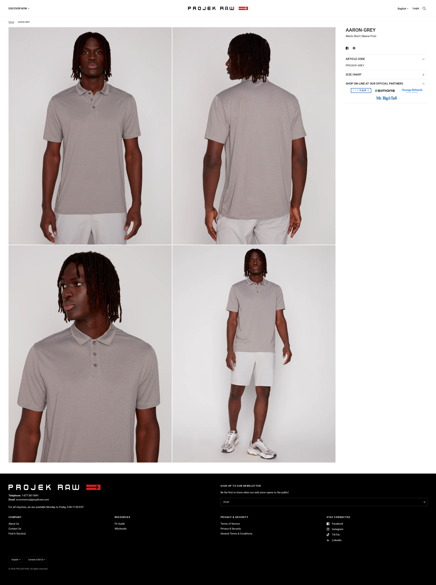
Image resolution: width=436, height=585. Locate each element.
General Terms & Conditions (236, 533)
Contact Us (15, 528)
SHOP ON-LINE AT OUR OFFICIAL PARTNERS (374, 83)
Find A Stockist (17, 533)
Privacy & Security (231, 528)
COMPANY (15, 517)
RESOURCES (122, 517)
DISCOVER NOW (18, 8)
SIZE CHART (354, 74)
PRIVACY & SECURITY (234, 517)
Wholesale (121, 528)
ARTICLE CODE (355, 59)
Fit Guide (120, 523)
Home (11, 22)
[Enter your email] (424, 502)
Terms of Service (230, 523)
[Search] (424, 8)
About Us (14, 523)
